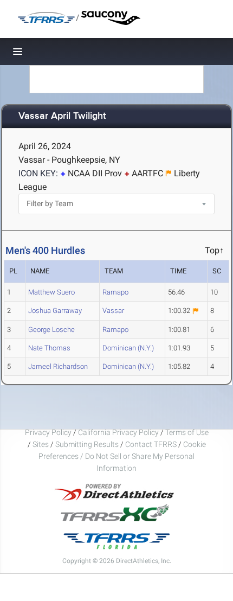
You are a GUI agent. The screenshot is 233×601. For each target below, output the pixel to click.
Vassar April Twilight (62, 116)
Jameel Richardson (58, 366)
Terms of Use (187, 432)
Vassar (113, 310)
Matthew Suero (51, 292)
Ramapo (115, 292)
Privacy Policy (48, 432)
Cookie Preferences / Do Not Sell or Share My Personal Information (122, 456)
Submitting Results (87, 444)
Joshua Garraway (55, 310)
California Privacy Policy (118, 432)
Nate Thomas (49, 348)
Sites (41, 444)
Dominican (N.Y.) (128, 348)
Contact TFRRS (151, 444)
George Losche (51, 329)
